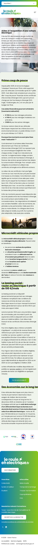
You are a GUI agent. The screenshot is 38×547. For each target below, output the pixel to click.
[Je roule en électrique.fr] (11, 12)
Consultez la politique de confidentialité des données (17, 522)
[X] (2, 527)
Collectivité (5, 483)
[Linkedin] (6, 527)
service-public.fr (16, 369)
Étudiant (4, 491)
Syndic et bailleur (7, 487)
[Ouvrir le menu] (35, 12)
